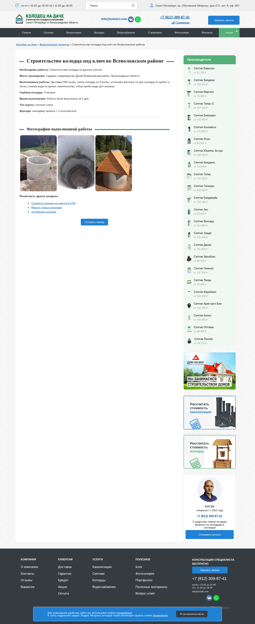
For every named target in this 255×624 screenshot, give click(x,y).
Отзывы (26, 580)
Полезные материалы (151, 587)
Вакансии (28, 587)
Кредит (63, 580)
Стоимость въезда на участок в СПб (53, 203)
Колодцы (99, 32)
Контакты (207, 32)
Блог (139, 567)
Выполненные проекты (54, 44)
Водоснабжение (126, 32)
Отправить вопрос (210, 534)
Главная (26, 32)
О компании (155, 32)
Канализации (73, 32)
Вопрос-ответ (145, 593)
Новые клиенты (222, 607)
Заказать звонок (224, 20)
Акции (229, 32)
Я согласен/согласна (192, 614)
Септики (48, 32)
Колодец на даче (26, 44)
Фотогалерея (182, 32)
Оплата (63, 593)
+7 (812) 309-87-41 (175, 17)
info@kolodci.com (114, 19)
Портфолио (144, 580)
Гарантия (64, 573)
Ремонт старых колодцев (46, 207)
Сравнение (182, 22)
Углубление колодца (43, 211)
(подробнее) (124, 612)
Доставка (64, 567)
